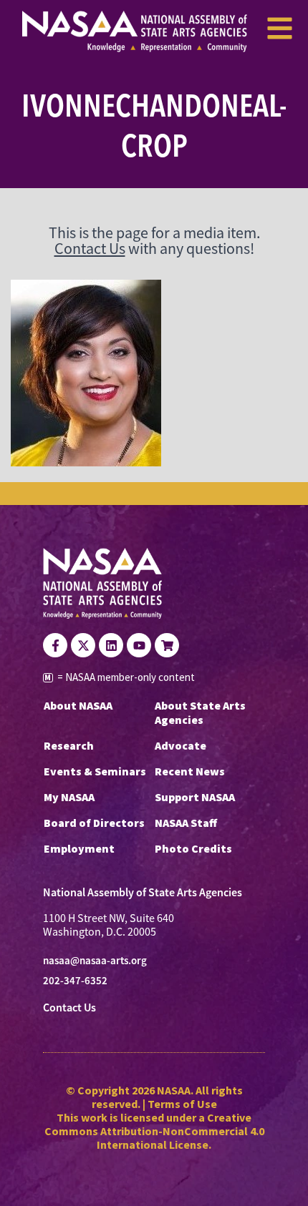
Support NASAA (195, 797)
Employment (79, 848)
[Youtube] (139, 645)
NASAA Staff (186, 822)
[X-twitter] (83, 645)
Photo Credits (193, 848)
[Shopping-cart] (167, 645)
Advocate (180, 745)
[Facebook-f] (55, 645)
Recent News (190, 771)
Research (69, 745)
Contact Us (89, 248)
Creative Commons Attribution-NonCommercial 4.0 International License (154, 1131)
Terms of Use (182, 1104)
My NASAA (69, 797)
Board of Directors (94, 822)
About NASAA (78, 705)
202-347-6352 (75, 981)
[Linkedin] (111, 645)
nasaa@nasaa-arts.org (95, 960)
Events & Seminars (95, 771)
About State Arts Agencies (200, 712)
